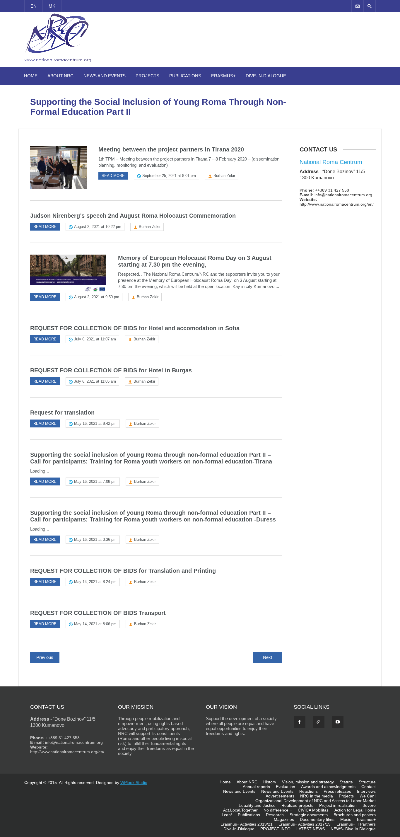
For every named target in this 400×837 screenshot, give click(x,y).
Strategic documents (309, 814)
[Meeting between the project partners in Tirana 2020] (58, 167)
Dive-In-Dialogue (266, 75)
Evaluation (285, 786)
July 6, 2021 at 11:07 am (95, 339)
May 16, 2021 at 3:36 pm (95, 539)
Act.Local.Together (240, 810)
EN (33, 6)
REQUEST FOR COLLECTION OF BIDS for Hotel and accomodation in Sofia (135, 328)
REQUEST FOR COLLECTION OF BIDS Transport (98, 613)
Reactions (308, 791)
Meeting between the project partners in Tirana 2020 (171, 149)
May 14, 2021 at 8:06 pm (95, 624)
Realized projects (297, 805)
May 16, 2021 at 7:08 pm (95, 481)
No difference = (278, 810)
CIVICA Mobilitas (313, 810)
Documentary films (317, 819)
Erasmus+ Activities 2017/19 (304, 824)
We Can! (368, 796)
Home (30, 75)
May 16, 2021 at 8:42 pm (95, 423)
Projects (147, 75)
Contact (368, 786)
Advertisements (280, 796)
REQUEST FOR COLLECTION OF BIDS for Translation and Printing (123, 570)
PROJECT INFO (275, 828)
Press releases (337, 791)
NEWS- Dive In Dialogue (353, 828)
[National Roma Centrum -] (58, 63)
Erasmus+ (223, 75)
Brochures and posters (355, 814)
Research (275, 814)
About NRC (60, 75)
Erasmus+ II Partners (356, 824)
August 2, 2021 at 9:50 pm (96, 297)
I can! (227, 814)
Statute (346, 782)
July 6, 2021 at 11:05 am (95, 381)
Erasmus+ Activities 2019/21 (246, 824)
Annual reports (256, 786)
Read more (113, 175)
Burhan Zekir (224, 175)
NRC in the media (316, 796)
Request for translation (62, 412)
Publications (185, 75)
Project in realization (338, 805)
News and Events (104, 75)
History (269, 782)
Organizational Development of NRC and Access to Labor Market (315, 800)
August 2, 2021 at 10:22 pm (97, 226)
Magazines (284, 819)
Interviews (366, 791)
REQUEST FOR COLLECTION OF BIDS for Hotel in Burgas (111, 370)
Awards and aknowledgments (328, 786)
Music (345, 819)
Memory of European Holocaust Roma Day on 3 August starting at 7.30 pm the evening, (194, 261)
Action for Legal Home (355, 810)
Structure (367, 782)
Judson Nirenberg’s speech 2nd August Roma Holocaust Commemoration (133, 215)
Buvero (369, 805)
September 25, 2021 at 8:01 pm (169, 175)
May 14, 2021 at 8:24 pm (95, 581)
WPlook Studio (133, 782)
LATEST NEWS (310, 828)
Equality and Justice (257, 805)
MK (52, 6)
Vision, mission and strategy (308, 782)
